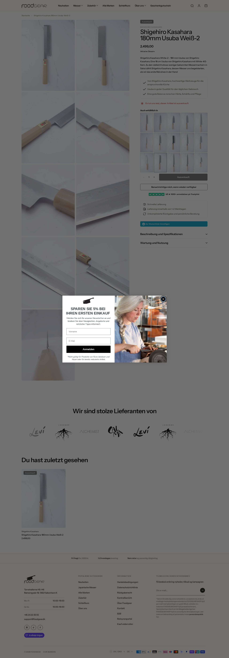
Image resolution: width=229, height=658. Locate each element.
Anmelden (88, 349)
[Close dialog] (163, 299)
